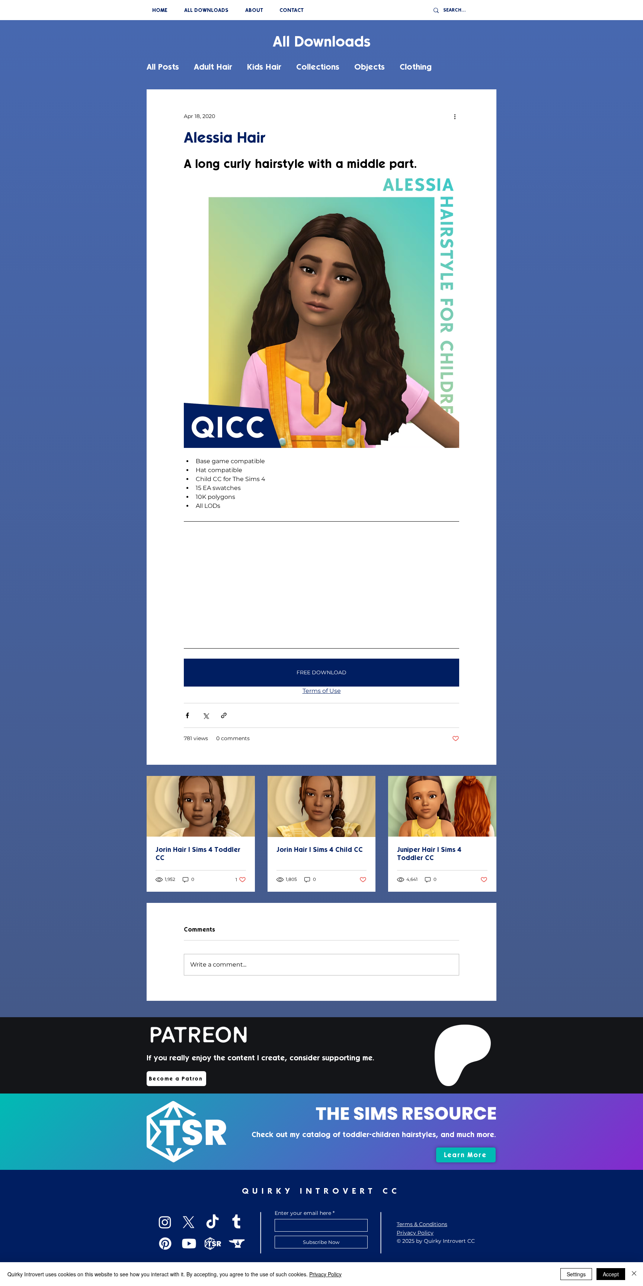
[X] (188, 1222)
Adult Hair (213, 67)
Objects (369, 67)
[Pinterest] (165, 1243)
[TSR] (213, 1243)
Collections (317, 67)
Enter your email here (303, 1213)
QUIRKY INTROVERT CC (321, 1191)
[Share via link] (223, 715)
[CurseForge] (236, 1243)
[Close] (634, 1274)
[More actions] (454, 116)
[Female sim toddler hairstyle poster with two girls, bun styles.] (442, 806)
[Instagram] (165, 1222)
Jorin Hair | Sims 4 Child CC (319, 850)
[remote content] (321, 584)
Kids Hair (264, 67)
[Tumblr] (236, 1222)
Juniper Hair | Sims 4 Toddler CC (429, 854)
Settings (576, 1274)
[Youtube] (189, 1243)
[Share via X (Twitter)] (205, 715)
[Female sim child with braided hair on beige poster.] (201, 806)
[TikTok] (212, 1222)
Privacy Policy (325, 1274)
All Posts (163, 67)
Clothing (416, 67)
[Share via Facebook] (187, 715)
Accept (611, 1274)
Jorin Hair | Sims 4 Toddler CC (198, 854)
